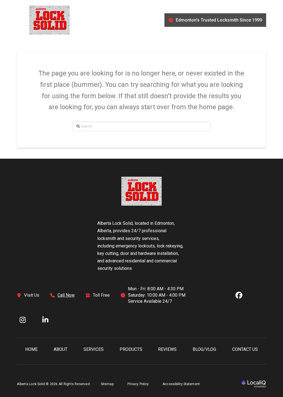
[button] (19, 20)
